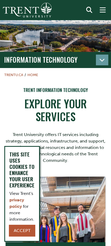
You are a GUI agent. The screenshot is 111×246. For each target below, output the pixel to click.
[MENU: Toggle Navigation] (102, 10)
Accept (22, 230)
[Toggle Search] (89, 10)
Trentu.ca (13, 75)
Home (32, 75)
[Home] (27, 10)
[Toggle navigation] (102, 60)
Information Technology (41, 60)
